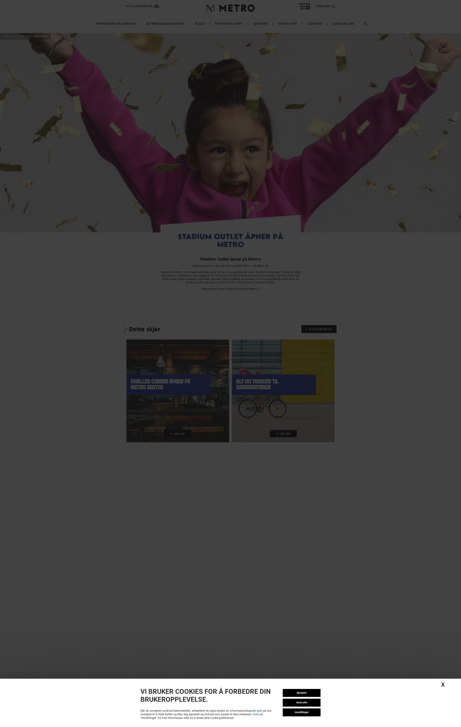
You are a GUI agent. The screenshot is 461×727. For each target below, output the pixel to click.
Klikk (256, 714)
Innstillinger (302, 712)
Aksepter (302, 692)
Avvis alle (301, 702)
